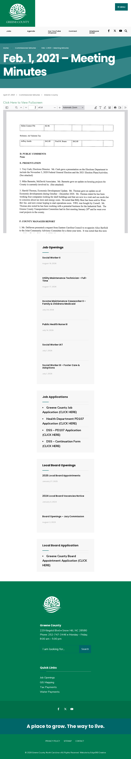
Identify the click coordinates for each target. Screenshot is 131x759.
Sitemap (68, 741)
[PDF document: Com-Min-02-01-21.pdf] (65, 169)
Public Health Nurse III (54, 324)
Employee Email (94, 32)
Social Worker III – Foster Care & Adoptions (61, 366)
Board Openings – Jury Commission (63, 516)
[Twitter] (114, 30)
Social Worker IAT (52, 344)
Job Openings (52, 247)
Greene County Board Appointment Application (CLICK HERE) (64, 560)
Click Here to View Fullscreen (22, 102)
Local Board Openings (59, 465)
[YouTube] (120, 30)
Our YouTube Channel (54, 32)
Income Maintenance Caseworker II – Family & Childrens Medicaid (64, 302)
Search (85, 649)
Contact (73, 31)
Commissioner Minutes (25, 48)
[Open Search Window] (126, 30)
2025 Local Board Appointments (61, 475)
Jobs (8, 31)
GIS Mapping (47, 682)
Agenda (31, 31)
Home (6, 48)
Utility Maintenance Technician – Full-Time (64, 279)
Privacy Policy (52, 741)
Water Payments (50, 692)
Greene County (51, 95)
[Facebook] (109, 30)
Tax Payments (48, 687)
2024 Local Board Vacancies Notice (63, 496)
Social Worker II (51, 257)
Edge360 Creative (98, 752)
